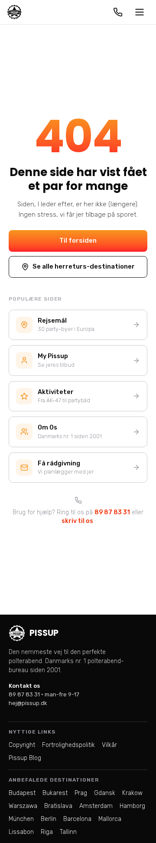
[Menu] (139, 12)
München (21, 819)
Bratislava (58, 806)
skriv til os (77, 521)
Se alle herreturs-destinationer (83, 266)
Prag (81, 793)
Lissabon (21, 832)
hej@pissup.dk (28, 703)
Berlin (48, 819)
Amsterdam (96, 806)
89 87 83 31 (112, 512)
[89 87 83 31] (117, 12)
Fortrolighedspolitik (68, 745)
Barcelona (77, 819)
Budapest (22, 793)
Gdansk (104, 793)
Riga (47, 832)
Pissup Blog (25, 758)
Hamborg (132, 806)
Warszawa (23, 806)
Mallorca (109, 819)
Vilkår (109, 745)
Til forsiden (78, 240)
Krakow (132, 793)
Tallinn (68, 832)
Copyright (22, 745)
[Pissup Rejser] (14, 12)
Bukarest (55, 793)
